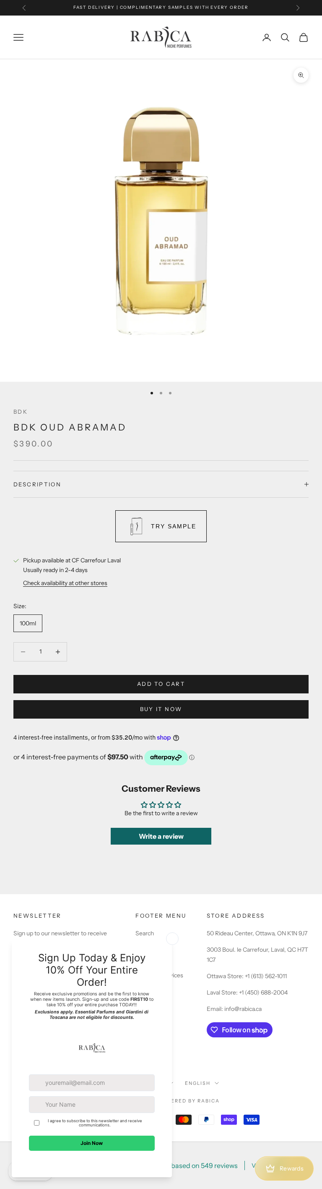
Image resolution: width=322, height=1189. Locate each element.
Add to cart (161, 683)
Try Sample (173, 526)
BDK (20, 411)
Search (144, 933)
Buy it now (161, 709)
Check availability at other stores (65, 583)
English (197, 1083)
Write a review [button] (161, 836)
